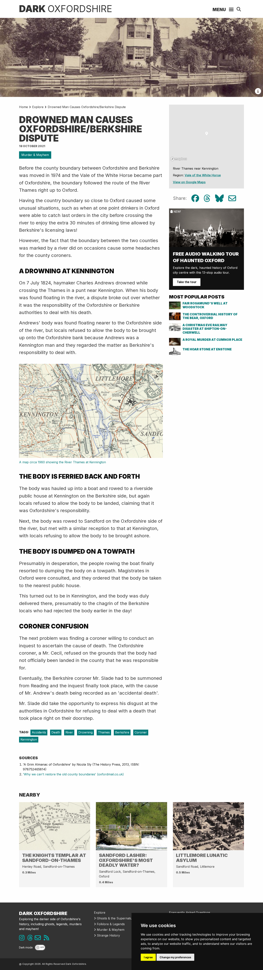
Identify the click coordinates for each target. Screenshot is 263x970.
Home (23, 107)
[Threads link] (31, 939)
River (69, 732)
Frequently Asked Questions (189, 912)
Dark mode (26, 947)
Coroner (141, 732)
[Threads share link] (207, 198)
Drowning (85, 732)
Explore (38, 107)
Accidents (39, 732)
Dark (65, 8)
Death (55, 732)
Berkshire (122, 732)
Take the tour (187, 282)
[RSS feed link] (47, 939)
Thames (104, 732)
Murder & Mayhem (35, 155)
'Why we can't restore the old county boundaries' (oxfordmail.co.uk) (73, 774)
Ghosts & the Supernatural (116, 918)
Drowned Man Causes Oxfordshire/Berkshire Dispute (87, 107)
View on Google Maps (189, 182)
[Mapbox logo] (178, 159)
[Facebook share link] (195, 198)
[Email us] (39, 939)
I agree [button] (148, 957)
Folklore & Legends (110, 924)
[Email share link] (232, 198)
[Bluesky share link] (219, 198)
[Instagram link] (22, 939)
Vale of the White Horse (203, 175)
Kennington (28, 739)
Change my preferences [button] (175, 957)
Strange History (108, 935)
